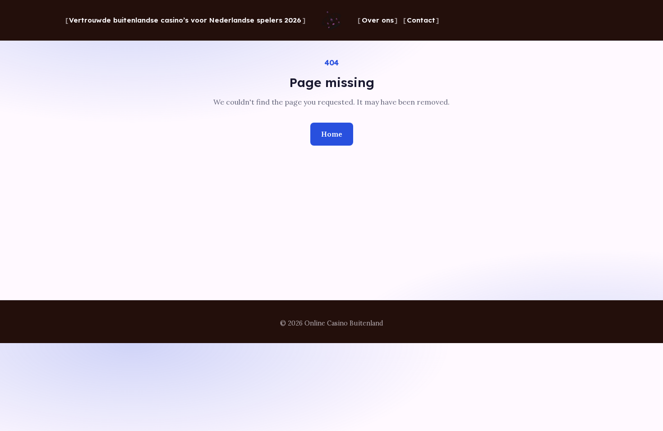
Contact (421, 20)
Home (331, 133)
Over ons (378, 20)
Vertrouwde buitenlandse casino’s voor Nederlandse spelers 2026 (185, 20)
